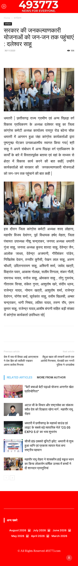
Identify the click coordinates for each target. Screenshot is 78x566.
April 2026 (38, 536)
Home (7, 17)
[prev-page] (6, 477)
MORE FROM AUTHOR (51, 377)
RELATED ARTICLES (19, 377)
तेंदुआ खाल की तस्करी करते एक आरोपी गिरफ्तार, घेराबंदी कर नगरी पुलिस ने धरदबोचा (57, 361)
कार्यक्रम (17, 17)
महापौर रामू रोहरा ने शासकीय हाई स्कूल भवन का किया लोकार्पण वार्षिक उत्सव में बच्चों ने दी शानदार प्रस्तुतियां (49, 463)
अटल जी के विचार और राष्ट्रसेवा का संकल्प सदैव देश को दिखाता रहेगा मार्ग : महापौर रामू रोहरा (49, 409)
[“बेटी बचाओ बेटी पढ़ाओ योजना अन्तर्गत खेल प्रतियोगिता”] (13, 391)
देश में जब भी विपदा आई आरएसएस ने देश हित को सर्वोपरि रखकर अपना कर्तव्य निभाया (21, 361)
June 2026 (59, 530)
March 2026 (59, 536)
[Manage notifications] (69, 558)
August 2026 (17, 530)
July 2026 (39, 530)
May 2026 (17, 536)
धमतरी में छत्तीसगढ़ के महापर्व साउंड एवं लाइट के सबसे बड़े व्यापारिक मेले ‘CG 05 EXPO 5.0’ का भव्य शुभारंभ (47, 427)
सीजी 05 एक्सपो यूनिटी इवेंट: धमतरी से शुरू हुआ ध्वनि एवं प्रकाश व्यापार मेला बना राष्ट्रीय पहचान (49, 445)
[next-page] (12, 477)
